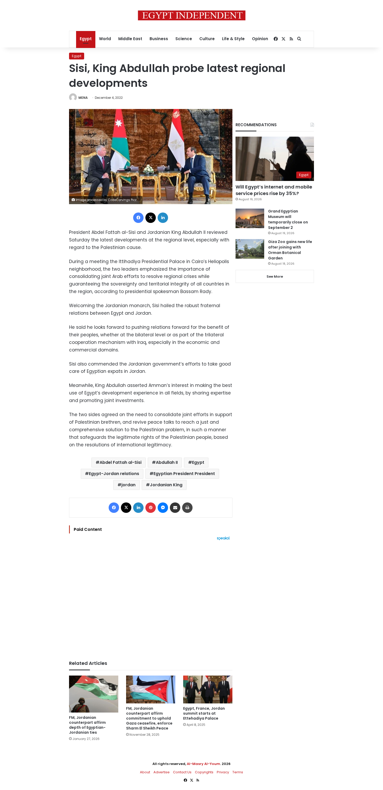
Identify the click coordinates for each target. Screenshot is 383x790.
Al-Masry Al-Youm (203, 763)
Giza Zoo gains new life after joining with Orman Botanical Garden (290, 250)
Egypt (86, 38)
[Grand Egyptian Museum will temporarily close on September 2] (250, 218)
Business (159, 38)
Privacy (223, 772)
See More (275, 276)
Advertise (161, 772)
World (105, 38)
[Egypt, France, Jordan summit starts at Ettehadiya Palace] (207, 689)
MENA (83, 97)
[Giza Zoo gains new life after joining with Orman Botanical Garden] (250, 249)
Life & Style (233, 38)
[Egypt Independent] (191, 15)
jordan (128, 485)
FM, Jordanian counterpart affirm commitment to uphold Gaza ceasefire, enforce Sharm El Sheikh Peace (149, 718)
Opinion (260, 38)
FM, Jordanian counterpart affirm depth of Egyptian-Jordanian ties (87, 725)
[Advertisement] (150, 598)
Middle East (130, 38)
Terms (237, 772)
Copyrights (204, 772)
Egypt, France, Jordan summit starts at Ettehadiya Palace (204, 713)
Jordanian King (166, 485)
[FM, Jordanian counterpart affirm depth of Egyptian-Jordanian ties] (93, 694)
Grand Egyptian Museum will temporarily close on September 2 (288, 219)
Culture (207, 38)
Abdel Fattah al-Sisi (120, 462)
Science (183, 38)
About (145, 772)
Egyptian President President (184, 474)
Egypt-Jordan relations (114, 474)
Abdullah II (167, 462)
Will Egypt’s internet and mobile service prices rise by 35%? (274, 190)
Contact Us (182, 772)
